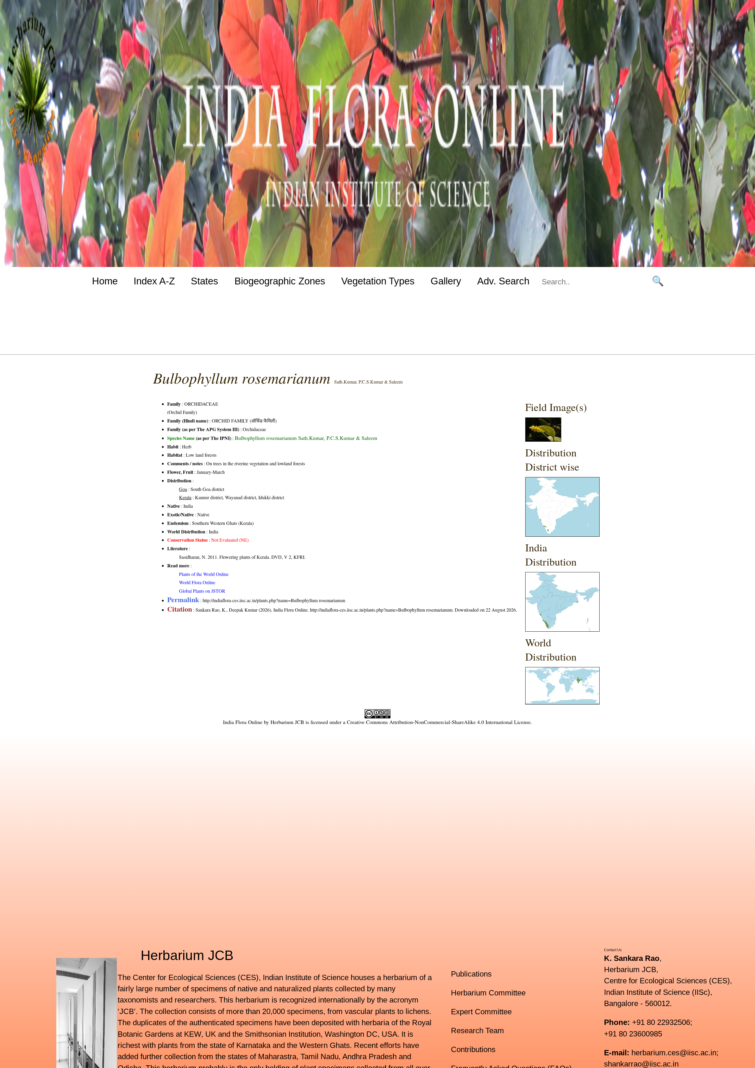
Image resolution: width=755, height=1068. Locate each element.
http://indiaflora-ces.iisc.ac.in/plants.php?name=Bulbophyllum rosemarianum (274, 600)
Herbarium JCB (287, 721)
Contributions (473, 1049)
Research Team (477, 1030)
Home (105, 281)
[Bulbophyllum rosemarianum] (543, 440)
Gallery (446, 281)
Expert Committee (481, 1012)
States (204, 281)
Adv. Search (503, 281)
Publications (471, 974)
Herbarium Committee (488, 993)
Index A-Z (154, 281)
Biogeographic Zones (279, 281)
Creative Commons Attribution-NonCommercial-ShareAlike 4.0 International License (439, 721)
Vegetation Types (378, 281)
